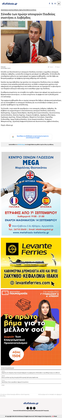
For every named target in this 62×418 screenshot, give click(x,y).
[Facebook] (49, 4)
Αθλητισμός (38, 410)
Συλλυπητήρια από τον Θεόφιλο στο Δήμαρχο (49, 394)
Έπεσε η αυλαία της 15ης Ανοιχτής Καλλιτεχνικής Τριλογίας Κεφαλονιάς (20, 377)
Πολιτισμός (26, 410)
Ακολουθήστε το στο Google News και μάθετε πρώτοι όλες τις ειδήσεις (31, 144)
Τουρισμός (46, 410)
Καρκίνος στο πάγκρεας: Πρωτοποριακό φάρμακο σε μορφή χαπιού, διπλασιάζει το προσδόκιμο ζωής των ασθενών (31, 372)
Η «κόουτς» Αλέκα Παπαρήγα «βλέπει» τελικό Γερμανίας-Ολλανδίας (15, 395)
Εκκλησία (31, 410)
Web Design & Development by (46, 416)
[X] (52, 4)
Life (42, 410)
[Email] (55, 4)
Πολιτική (20, 410)
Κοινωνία (15, 410)
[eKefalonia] (10, 4)
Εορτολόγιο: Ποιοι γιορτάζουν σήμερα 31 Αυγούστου (15, 382)
